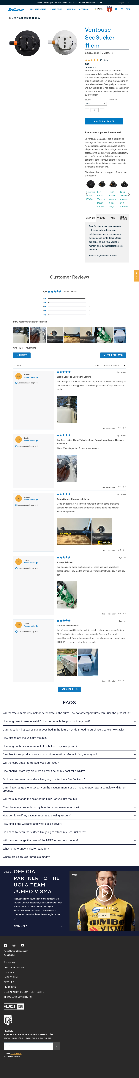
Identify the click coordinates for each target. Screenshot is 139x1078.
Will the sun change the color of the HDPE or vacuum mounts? (40, 798)
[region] (69, 335)
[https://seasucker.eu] (10, 18)
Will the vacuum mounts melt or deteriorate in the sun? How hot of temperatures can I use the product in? (66, 713)
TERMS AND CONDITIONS (18, 997)
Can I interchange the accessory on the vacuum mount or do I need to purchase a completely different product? (64, 789)
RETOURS (9, 982)
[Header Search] (117, 9)
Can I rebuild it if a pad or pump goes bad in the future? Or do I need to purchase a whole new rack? (63, 729)
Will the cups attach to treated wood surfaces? (31, 762)
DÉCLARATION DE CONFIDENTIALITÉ (24, 992)
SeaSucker (92, 52)
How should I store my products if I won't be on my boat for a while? (44, 770)
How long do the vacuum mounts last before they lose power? (40, 746)
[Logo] (16, 9)
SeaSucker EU (16, 1053)
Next (128, 194)
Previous (86, 194)
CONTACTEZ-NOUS (14, 967)
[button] (127, 9)
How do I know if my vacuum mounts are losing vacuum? (37, 815)
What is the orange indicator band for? (26, 848)
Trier (97, 365)
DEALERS (9, 972)
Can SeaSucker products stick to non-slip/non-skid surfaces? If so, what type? (50, 754)
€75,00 (112, 206)
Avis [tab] (18, 348)
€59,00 (100, 206)
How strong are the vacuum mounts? (25, 737)
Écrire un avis (116, 356)
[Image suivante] (124, 335)
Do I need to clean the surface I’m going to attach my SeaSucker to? (44, 779)
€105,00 (124, 206)
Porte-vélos (56, 9)
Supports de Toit (38, 9)
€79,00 (89, 199)
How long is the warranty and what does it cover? (32, 823)
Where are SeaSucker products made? (26, 856)
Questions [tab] (31, 348)
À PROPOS (9, 962)
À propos (83, 9)
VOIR (104, 915)
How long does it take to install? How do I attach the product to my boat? (46, 721)
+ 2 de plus (106, 542)
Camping (71, 9)
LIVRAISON (10, 987)
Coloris (88, 100)
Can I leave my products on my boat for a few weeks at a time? (41, 807)
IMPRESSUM (11, 977)
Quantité (113, 100)
